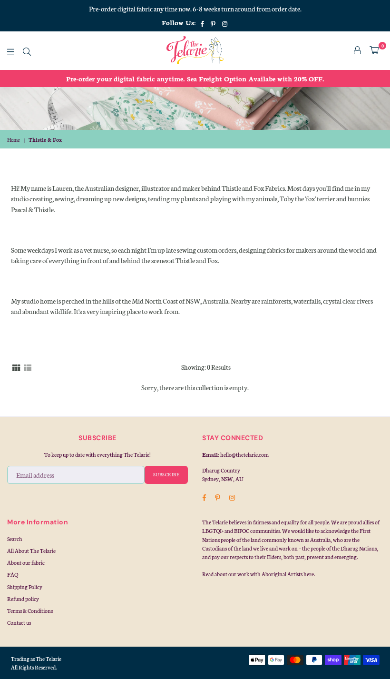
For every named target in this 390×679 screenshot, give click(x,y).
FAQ (12, 574)
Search (14, 538)
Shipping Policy (24, 586)
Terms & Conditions (30, 610)
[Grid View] (16, 367)
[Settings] (357, 50)
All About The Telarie (31, 550)
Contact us (19, 622)
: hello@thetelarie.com (243, 454)
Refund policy (23, 598)
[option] (195, 78)
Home (13, 139)
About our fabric (26, 562)
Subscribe (166, 474)
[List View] (27, 367)
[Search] (27, 50)
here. (309, 574)
